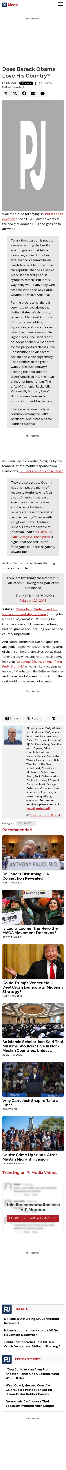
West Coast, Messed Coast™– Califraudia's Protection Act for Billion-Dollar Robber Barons (29, 1390)
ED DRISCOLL (26, 823)
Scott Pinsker (11, 937)
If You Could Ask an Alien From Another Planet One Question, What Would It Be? (32, 1374)
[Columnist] (14, 735)
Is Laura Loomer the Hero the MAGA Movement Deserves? (30, 930)
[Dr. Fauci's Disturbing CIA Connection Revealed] (33, 852)
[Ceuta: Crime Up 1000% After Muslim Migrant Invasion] (33, 1133)
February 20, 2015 (33, 600)
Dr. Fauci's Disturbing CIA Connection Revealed (25, 876)
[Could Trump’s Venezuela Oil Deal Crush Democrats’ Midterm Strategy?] (33, 961)
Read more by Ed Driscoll (45, 815)
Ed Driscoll (10, 83)
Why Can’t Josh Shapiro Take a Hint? (30, 1102)
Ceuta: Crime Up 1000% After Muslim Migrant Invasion (29, 1157)
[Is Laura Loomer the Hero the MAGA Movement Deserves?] (33, 907)
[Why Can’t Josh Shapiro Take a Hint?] (33, 1079)
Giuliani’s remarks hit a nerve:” (41, 471)
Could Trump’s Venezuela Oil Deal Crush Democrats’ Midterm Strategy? (32, 987)
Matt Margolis (12, 882)
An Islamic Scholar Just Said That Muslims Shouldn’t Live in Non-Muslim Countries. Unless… (33, 1046)
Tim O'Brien (9, 1109)
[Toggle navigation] (60, 4)
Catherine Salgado (14, 1163)
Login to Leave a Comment (33, 1218)
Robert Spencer (12, 1055)
